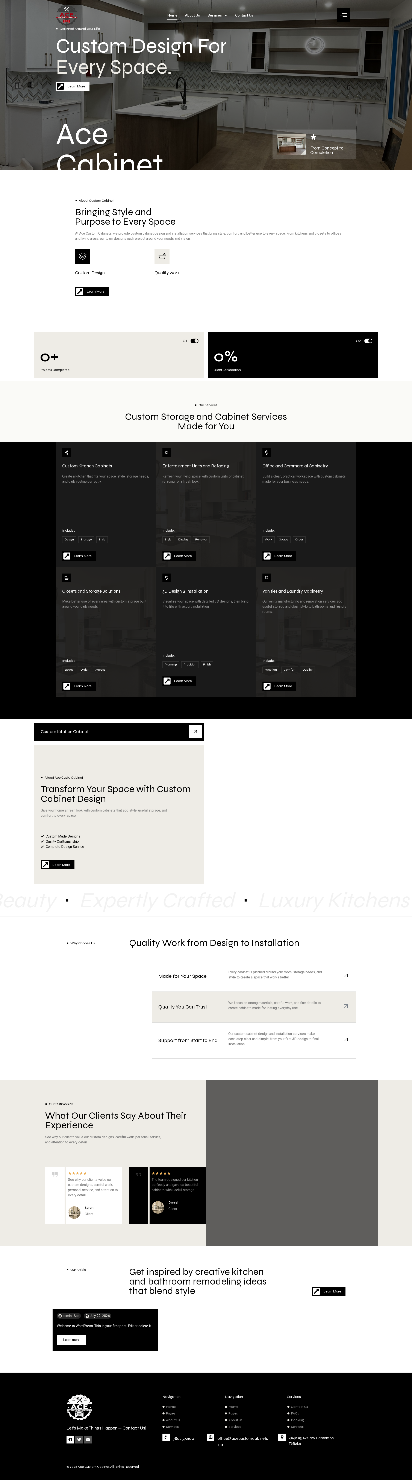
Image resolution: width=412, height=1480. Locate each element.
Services (215, 15)
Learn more (71, 1340)
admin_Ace (71, 1316)
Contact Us (244, 15)
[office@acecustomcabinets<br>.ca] (210, 1437)
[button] (343, 15)
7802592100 (183, 1438)
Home (172, 15)
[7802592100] (166, 1437)
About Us (192, 15)
